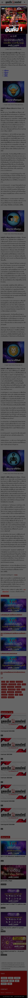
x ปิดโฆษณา (25, 7)
